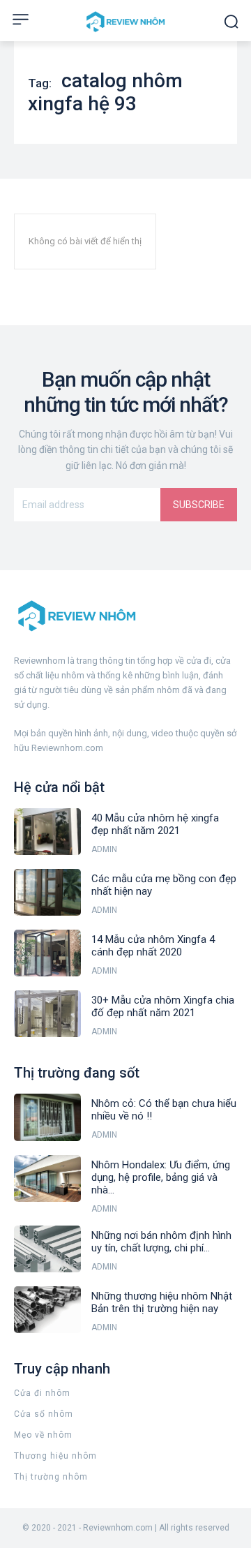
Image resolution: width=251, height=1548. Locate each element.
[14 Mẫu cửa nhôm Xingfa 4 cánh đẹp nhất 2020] (47, 953)
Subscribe (199, 504)
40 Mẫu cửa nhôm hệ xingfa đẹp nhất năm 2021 (155, 824)
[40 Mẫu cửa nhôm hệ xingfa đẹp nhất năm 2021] (47, 831)
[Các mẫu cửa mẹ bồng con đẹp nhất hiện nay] (47, 892)
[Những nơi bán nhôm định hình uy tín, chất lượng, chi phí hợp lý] (47, 1249)
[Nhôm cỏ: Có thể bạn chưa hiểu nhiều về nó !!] (47, 1117)
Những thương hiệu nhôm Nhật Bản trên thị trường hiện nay (161, 1302)
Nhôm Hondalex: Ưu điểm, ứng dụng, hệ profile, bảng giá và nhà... (160, 1177)
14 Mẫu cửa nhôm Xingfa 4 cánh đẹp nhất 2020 (153, 945)
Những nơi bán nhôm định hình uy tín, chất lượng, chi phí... (161, 1241)
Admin (104, 849)
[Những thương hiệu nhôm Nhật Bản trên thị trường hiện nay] (47, 1309)
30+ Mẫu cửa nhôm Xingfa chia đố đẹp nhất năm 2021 (162, 1006)
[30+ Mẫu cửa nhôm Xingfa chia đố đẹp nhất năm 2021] (47, 1013)
